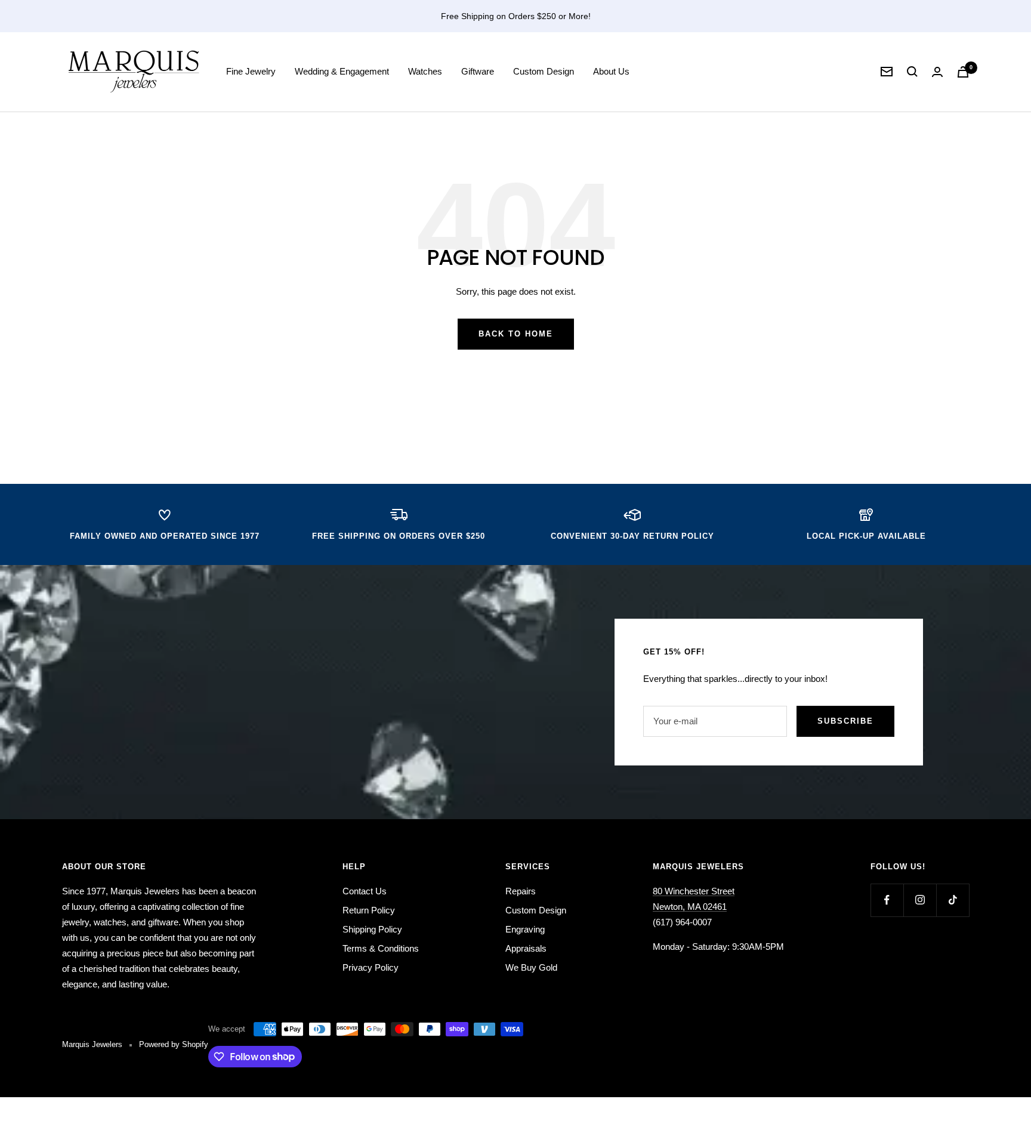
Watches (425, 71)
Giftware (477, 71)
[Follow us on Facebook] (887, 900)
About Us (611, 71)
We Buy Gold (531, 967)
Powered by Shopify (173, 1044)
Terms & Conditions (380, 948)
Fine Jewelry (251, 71)
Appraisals (526, 948)
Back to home (516, 333)
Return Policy (368, 910)
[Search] (912, 71)
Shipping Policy (372, 929)
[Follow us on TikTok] (952, 900)
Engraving (525, 929)
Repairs (520, 891)
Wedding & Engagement (342, 71)
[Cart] (963, 72)
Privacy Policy (370, 967)
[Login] (937, 72)
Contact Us (364, 891)
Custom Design (543, 71)
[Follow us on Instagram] (919, 900)
